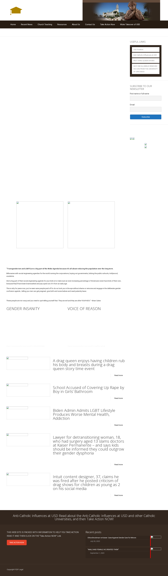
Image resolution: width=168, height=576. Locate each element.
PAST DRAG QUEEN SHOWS (143, 61)
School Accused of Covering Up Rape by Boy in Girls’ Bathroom (88, 389)
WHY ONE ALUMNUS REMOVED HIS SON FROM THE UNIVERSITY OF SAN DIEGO (145, 69)
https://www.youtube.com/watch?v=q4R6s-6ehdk (86, 346)
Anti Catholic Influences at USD (145, 55)
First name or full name (139, 94)
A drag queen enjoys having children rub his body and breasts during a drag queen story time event (89, 364)
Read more (118, 375)
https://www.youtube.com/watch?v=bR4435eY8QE (25, 346)
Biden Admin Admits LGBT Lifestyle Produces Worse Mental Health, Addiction (84, 414)
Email (132, 105)
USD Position (138, 50)
